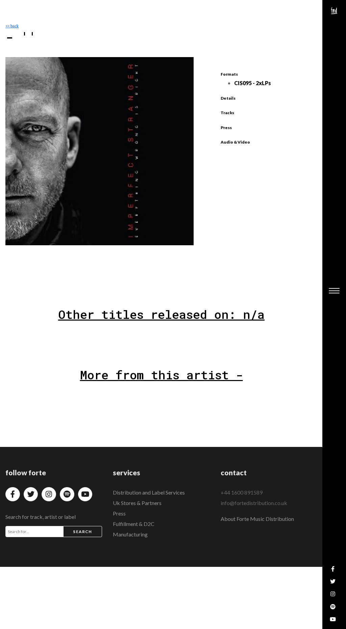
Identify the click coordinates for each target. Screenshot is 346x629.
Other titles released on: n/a (161, 314)
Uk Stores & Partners (137, 503)
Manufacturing (130, 534)
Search (82, 531)
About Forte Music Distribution (257, 518)
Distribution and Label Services (149, 492)
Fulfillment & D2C (133, 524)
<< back (12, 25)
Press (119, 513)
